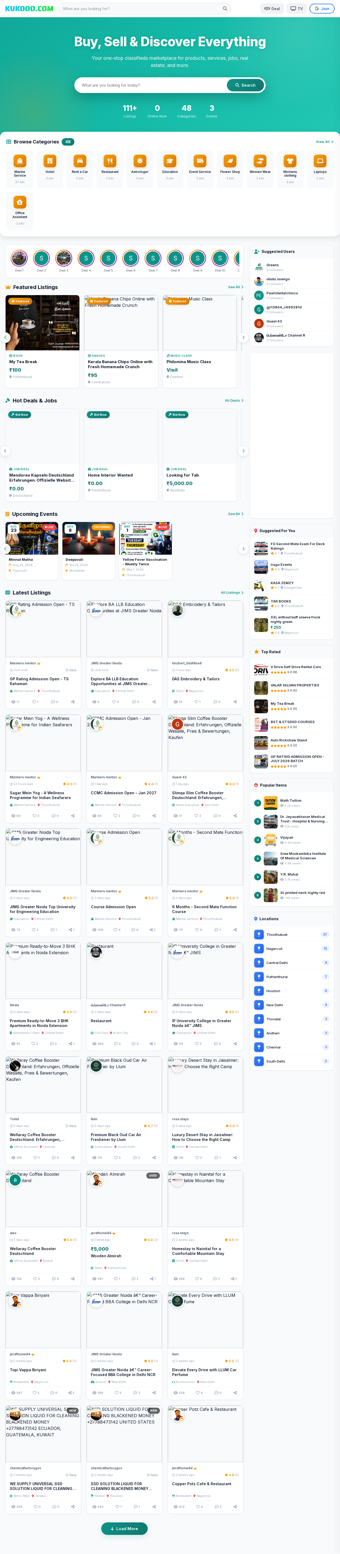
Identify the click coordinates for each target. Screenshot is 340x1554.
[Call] (74, 651)
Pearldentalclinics (282, 293)
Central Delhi (125, 691)
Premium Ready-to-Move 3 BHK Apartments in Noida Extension (39, 1023)
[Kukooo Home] (29, 8)
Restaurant (101, 1020)
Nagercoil (196, 691)
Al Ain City (120, 1033)
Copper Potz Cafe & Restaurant (201, 1483)
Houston (116, 1496)
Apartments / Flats (26, 1033)
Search (248, 85)
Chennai (49, 1147)
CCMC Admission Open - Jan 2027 (123, 793)
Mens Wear (22, 1496)
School (100, 1382)
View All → (325, 141)
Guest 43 (274, 321)
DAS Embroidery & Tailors (196, 679)
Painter (100, 1496)
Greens (272, 265)
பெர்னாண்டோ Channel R (285, 335)
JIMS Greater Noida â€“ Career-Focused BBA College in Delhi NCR (123, 1372)
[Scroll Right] (243, 337)
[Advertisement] (292, 435)
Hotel (180, 1147)
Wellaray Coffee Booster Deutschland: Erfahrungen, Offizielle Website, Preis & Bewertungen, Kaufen (35, 1142)
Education (102, 691)
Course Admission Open (113, 907)
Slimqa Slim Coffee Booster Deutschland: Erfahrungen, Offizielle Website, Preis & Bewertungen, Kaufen (198, 800)
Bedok (48, 1261)
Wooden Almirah (106, 1256)
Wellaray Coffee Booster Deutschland (33, 1251)
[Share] (72, 702)
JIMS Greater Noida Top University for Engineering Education (42, 909)
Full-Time (101, 1033)
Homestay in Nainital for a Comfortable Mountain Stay (198, 1251)
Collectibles (103, 1147)
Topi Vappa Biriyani (28, 1370)
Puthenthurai (117, 1268)
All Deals (232, 400)
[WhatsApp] (64, 651)
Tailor (180, 691)
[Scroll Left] (5, 337)
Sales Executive (187, 805)
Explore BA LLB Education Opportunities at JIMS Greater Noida (119, 684)
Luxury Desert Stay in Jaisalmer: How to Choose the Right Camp (202, 1137)
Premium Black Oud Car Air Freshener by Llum (116, 1137)
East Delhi (212, 805)
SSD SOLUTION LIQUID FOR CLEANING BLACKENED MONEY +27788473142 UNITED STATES (121, 1488)
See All (234, 287)
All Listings (230, 592)
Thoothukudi (50, 691)
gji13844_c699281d (284, 307)
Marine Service (25, 691)
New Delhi (119, 1382)
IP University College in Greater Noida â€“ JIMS (201, 1023)
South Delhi (126, 1147)
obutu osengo (278, 279)
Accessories (185, 1382)
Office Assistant (26, 1147)
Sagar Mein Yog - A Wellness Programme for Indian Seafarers (40, 795)
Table (98, 1268)
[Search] (225, 8)
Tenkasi (40, 1496)
